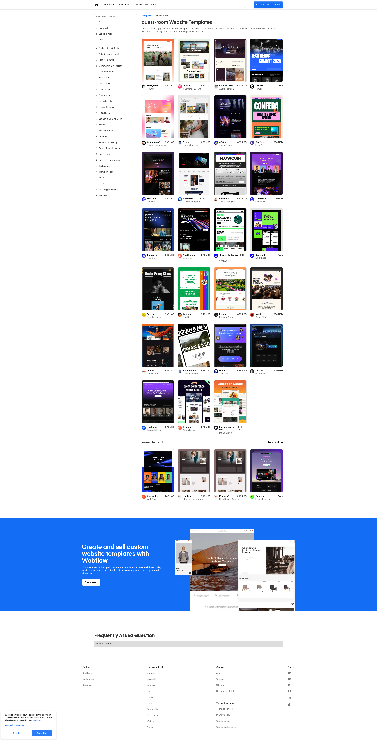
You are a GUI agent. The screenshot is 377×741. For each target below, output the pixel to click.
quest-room (162, 16)
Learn (139, 4)
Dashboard (108, 4)
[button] (125, 4)
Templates (147, 16)
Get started (268, 4)
